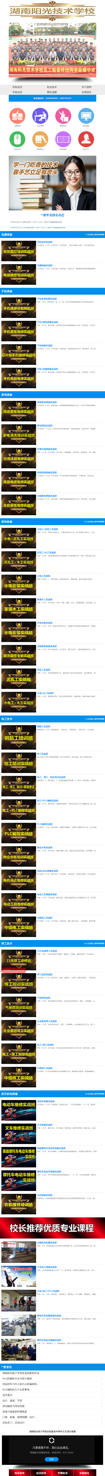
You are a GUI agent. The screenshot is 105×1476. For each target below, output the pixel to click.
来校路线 (63, 149)
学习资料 (87, 87)
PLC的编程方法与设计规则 (17, 1378)
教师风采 (63, 126)
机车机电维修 (9, 1093)
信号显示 (7, 1395)
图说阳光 (40, 149)
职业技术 (52, 87)
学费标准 (17, 126)
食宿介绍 (17, 149)
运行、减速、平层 (12, 1400)
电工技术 (6, 718)
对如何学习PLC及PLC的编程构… (20, 1384)
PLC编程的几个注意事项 (15, 1389)
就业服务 (86, 126)
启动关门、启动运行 (13, 1422)
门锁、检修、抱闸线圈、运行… (19, 1417)
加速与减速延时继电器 (14, 1411)
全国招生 (87, 92)
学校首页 (17, 87)
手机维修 (6, 291)
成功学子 (86, 149)
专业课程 (40, 126)
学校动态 (17, 92)
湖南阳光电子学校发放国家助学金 (20, 1373)
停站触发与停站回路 (13, 1406)
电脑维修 (6, 234)
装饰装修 (6, 521)
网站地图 (52, 92)
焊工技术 (6, 943)
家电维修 (6, 394)
